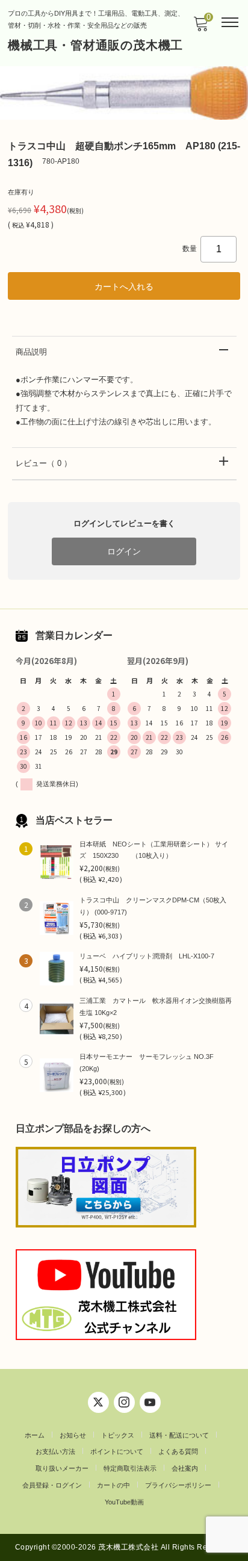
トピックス (117, 1435)
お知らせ (73, 1435)
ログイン (124, 551)
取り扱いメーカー (62, 1468)
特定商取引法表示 (130, 1468)
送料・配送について (179, 1435)
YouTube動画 (124, 1502)
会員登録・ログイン (52, 1485)
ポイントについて (116, 1451)
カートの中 (113, 1485)
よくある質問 (178, 1451)
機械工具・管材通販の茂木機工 (95, 45)
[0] (200, 27)
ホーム (35, 1435)
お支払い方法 (55, 1451)
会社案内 (185, 1468)
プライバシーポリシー (178, 1485)
